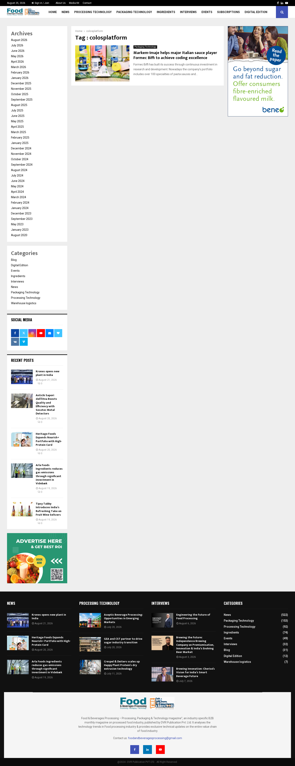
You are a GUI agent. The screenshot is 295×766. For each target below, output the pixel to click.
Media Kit (74, 3)
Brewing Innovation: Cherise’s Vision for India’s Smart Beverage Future (195, 672)
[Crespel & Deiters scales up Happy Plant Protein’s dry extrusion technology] (90, 667)
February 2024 (20, 202)
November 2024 (21, 153)
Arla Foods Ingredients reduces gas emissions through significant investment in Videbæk (49, 474)
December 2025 (21, 83)
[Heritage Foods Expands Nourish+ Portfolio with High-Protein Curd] (22, 439)
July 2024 (17, 175)
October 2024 (19, 159)
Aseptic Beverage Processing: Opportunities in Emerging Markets (123, 618)
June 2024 (17, 181)
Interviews (188, 12)
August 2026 (19, 40)
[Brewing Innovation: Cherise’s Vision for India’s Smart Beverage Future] (162, 674)
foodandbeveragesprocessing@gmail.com (155, 738)
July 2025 (17, 110)
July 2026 (17, 45)
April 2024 (17, 191)
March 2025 (18, 132)
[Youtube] (160, 749)
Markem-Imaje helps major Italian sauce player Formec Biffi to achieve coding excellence (175, 55)
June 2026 (17, 50)
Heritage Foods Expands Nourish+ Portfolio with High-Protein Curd (49, 439)
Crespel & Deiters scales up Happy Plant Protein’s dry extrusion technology (122, 665)
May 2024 (17, 186)
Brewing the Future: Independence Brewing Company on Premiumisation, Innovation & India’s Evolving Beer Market (195, 644)
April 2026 (17, 61)
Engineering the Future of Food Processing (193, 616)
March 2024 (18, 197)
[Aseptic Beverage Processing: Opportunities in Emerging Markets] (90, 620)
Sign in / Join (41, 3)
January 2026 (19, 78)
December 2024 (21, 148)
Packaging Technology (134, 12)
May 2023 (17, 224)
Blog (14, 259)
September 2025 (22, 99)
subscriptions (228, 12)
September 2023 (22, 218)
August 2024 (19, 170)
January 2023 (19, 229)
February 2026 (20, 72)
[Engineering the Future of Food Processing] (162, 620)
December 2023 (21, 213)
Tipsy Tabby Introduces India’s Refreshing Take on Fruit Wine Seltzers (48, 509)
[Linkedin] (147, 749)
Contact (87, 3)
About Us (61, 3)
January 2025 (19, 143)
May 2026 (17, 56)
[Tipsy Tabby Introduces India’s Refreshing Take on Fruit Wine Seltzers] (22, 509)
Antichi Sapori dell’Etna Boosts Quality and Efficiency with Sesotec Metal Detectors (46, 404)
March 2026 (18, 67)
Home (53, 12)
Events (206, 12)
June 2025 (17, 115)
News (65, 12)
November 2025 (21, 88)
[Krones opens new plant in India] (22, 377)
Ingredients (166, 12)
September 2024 (22, 164)
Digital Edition (256, 12)
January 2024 (19, 208)
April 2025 (17, 126)
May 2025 (17, 121)
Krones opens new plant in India (47, 373)
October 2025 (19, 94)
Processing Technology (93, 12)
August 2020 (19, 235)
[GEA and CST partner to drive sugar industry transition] (90, 644)
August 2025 (19, 105)
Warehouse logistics (23, 303)
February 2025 (20, 137)
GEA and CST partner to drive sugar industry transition (123, 640)
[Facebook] (134, 749)
